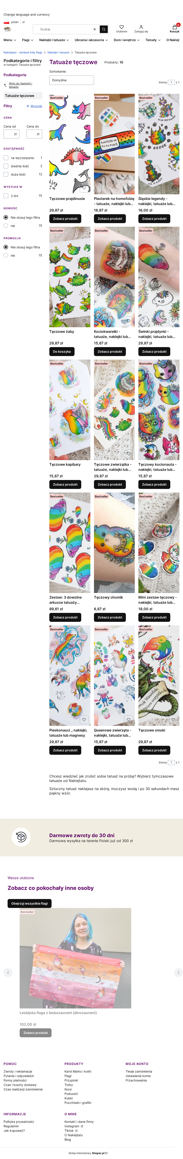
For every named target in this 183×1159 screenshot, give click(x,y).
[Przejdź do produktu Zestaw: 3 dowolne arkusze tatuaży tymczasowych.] (69, 543)
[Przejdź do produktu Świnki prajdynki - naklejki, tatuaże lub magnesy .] (158, 277)
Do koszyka (62, 351)
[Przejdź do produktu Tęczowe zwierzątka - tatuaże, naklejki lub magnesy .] (114, 410)
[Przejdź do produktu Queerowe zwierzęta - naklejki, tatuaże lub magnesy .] (114, 675)
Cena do (33, 126)
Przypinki (71, 1080)
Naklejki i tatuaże (58, 52)
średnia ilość (20, 166)
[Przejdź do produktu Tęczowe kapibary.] (69, 410)
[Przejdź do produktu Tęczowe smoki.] (158, 675)
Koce (68, 1089)
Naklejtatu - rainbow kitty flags (23, 52)
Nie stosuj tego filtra (25, 217)
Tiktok (69, 1130)
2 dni (14, 196)
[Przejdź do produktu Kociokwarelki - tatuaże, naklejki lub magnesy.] (114, 277)
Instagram (72, 1126)
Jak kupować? (14, 1130)
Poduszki (71, 1094)
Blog (67, 1139)
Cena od (10, 126)
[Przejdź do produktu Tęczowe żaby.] (69, 277)
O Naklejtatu (73, 1135)
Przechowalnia (136, 1080)
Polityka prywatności (19, 1121)
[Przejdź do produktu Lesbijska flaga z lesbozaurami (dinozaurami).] (75, 958)
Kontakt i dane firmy (79, 1121)
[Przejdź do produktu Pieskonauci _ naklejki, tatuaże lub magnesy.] (69, 675)
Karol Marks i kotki (77, 1071)
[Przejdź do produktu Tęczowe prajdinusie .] (69, 144)
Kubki (68, 1098)
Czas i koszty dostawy (20, 1085)
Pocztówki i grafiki (77, 1103)
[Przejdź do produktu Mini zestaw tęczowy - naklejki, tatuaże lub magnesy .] (158, 543)
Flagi (67, 1076)
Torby (68, 1085)
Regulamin (11, 1126)
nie (13, 226)
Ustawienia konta (138, 1076)
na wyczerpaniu (22, 158)
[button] (104, 29)
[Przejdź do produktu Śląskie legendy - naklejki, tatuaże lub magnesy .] (158, 144)
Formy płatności (15, 1080)
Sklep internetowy (86, 1153)
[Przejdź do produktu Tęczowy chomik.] (114, 543)
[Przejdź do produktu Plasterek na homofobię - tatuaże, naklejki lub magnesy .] (114, 144)
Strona (163, 82)
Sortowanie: (58, 71)
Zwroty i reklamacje (18, 1071)
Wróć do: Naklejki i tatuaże (20, 85)
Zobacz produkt (65, 218)
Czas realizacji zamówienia (23, 1089)
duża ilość (18, 174)
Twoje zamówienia (139, 1071)
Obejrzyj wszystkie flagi (29, 903)
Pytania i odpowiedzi (19, 1076)
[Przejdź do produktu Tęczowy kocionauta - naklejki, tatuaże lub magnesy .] (158, 410)
